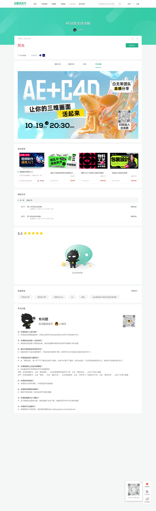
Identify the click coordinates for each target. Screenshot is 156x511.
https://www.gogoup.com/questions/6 (61, 409)
